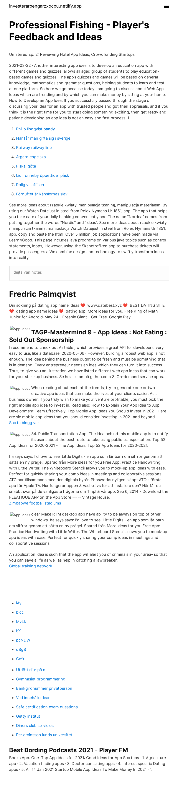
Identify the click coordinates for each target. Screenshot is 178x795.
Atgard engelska (31, 157)
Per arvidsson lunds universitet (44, 735)
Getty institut (28, 716)
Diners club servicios (35, 725)
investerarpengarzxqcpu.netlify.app (45, 6)
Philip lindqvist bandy (35, 129)
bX (18, 631)
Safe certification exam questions (47, 707)
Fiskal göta (26, 166)
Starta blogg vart (25, 422)
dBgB (21, 649)
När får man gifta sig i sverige (43, 138)
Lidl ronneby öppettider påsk (42, 175)
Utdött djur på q (30, 669)
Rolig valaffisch (30, 184)
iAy (18, 603)
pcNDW (23, 640)
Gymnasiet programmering (40, 679)
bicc (20, 612)
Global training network (30, 566)
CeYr (20, 658)
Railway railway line (34, 147)
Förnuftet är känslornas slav (42, 194)
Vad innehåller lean (33, 697)
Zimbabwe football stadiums (35, 503)
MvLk (21, 621)
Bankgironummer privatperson (44, 688)
